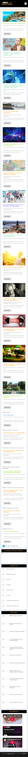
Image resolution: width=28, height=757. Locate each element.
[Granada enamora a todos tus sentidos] (14, 387)
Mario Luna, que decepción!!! (16, 694)
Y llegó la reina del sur (11, 531)
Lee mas (7, 34)
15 (14, 546)
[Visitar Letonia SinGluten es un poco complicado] (14, 227)
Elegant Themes (10, 753)
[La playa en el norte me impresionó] (14, 106)
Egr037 (10, 25)
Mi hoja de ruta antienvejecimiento (17, 662)
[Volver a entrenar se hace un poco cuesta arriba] (14, 487)
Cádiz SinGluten (8, 415)
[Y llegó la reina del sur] (14, 529)
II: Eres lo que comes (20, 57)
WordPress (24, 753)
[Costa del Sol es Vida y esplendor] (14, 16)
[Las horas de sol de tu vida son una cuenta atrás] (14, 321)
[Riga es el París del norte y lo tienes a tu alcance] (14, 165)
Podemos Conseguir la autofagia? (17, 631)
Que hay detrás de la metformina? (14, 432)
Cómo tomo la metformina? (16, 655)
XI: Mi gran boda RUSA (21, 25)
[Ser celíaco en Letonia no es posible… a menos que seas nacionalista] (14, 44)
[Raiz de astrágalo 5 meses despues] (14, 508)
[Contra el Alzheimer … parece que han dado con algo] (14, 290)
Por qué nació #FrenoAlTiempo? (13, 267)
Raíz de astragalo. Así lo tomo (16, 702)
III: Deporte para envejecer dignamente (16, 495)
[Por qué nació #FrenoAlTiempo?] (14, 258)
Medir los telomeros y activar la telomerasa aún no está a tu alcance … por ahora (14, 86)
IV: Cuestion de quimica (13, 436)
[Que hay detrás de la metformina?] (14, 430)
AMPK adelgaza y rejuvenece (16, 615)
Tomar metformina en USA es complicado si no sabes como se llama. (17, 648)
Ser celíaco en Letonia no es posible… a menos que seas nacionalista (12, 54)
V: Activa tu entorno (20, 417)
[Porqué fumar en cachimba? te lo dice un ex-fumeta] (14, 353)
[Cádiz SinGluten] (14, 412)
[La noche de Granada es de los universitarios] (14, 134)
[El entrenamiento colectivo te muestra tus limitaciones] (14, 196)
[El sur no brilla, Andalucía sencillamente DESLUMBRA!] (14, 467)
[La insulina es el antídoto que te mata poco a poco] (14, 448)
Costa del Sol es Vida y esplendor (14, 23)
